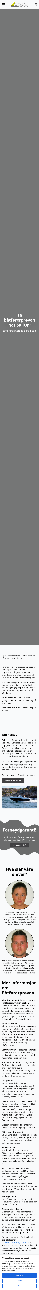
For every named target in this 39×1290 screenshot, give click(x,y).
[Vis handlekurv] (35, 4)
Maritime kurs (14, 656)
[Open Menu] (3, 4)
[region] (19, 1272)
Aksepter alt (19, 1275)
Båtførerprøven (28, 656)
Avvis (19, 1286)
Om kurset (9, 734)
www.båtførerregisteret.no (17, 1242)
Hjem (4, 656)
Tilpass (19, 1281)
